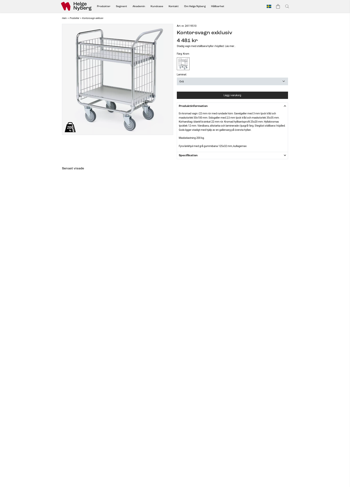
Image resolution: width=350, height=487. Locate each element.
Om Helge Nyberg (195, 6)
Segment (121, 6)
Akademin (139, 6)
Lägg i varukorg (232, 95)
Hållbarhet (217, 6)
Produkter (103, 6)
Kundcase (157, 6)
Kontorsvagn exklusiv (92, 18)
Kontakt (174, 6)
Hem (64, 18)
